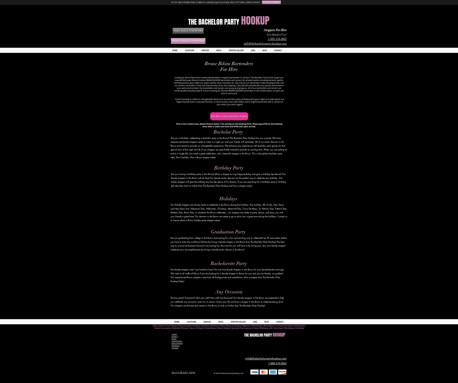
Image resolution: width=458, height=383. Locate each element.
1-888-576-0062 (277, 39)
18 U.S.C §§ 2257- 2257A (183, 372)
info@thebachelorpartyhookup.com (265, 43)
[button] (207, 50)
